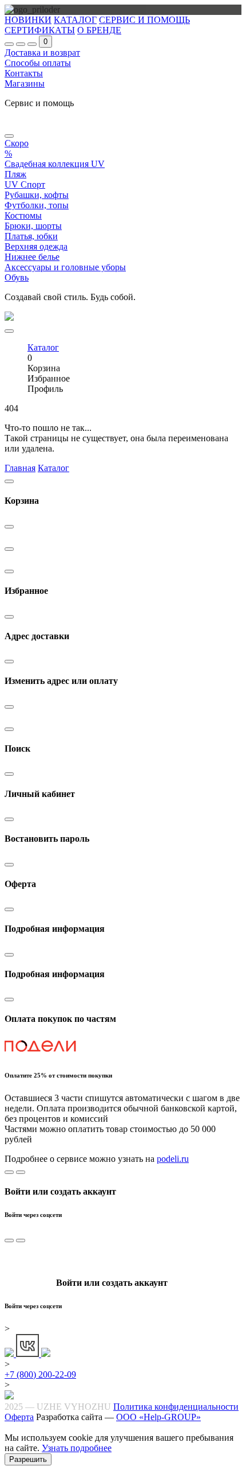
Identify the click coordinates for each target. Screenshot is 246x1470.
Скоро (17, 143)
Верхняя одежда (36, 246)
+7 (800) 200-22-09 (40, 1374)
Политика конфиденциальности (176, 1406)
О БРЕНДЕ (99, 30)
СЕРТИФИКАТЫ (40, 30)
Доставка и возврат (42, 52)
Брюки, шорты (33, 226)
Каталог (53, 468)
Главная (20, 468)
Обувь (17, 277)
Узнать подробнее (77, 1448)
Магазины (25, 83)
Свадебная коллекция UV (55, 164)
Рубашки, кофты (37, 195)
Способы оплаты (38, 63)
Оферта (19, 1417)
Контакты (24, 73)
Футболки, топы (37, 205)
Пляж (15, 174)
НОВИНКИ (28, 20)
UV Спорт (25, 184)
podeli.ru (173, 1159)
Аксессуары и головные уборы (65, 267)
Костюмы (23, 215)
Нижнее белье (32, 257)
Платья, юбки (31, 236)
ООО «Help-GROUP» (158, 1417)
